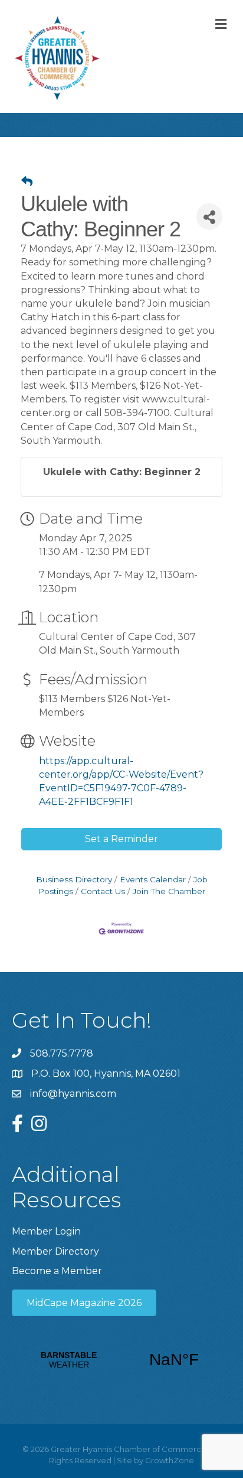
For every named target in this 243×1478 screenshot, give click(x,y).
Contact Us (103, 891)
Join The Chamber (169, 891)
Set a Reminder (121, 838)
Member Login (46, 1231)
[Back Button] (26, 182)
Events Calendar (153, 879)
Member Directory (55, 1251)
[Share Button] (209, 216)
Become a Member (57, 1270)
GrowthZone (169, 1460)
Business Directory (74, 879)
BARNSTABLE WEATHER (121, 1360)
